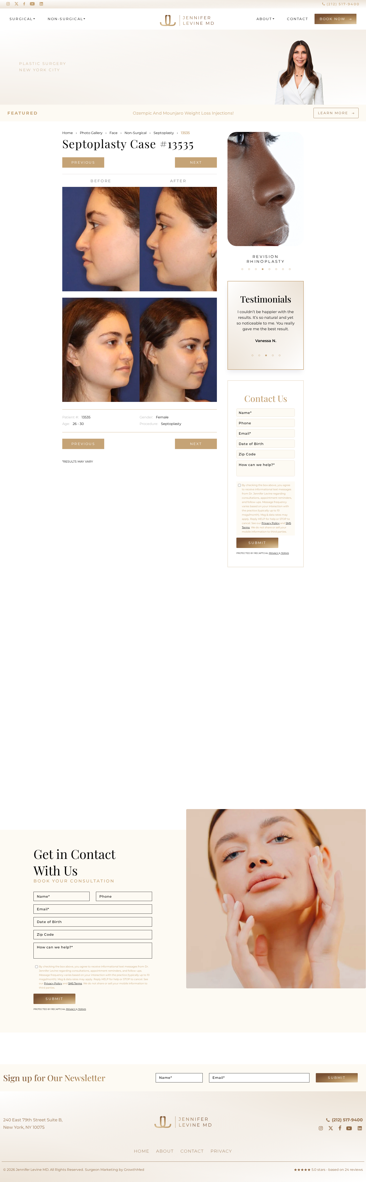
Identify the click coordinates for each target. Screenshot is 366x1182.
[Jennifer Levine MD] (170, 18)
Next (196, 162)
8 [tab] (290, 269)
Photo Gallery (91, 133)
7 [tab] (283, 269)
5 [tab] (269, 269)
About (264, 19)
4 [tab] (262, 269)
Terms (284, 553)
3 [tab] (256, 269)
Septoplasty (164, 133)
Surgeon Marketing (101, 1170)
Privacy (274, 553)
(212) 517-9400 (342, 4)
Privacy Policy (271, 523)
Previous (83, 162)
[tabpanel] (265, 195)
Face (114, 133)
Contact (297, 19)
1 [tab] (242, 269)
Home (67, 133)
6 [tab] (276, 269)
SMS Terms (75, 983)
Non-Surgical (65, 19)
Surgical (21, 19)
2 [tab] (249, 269)
